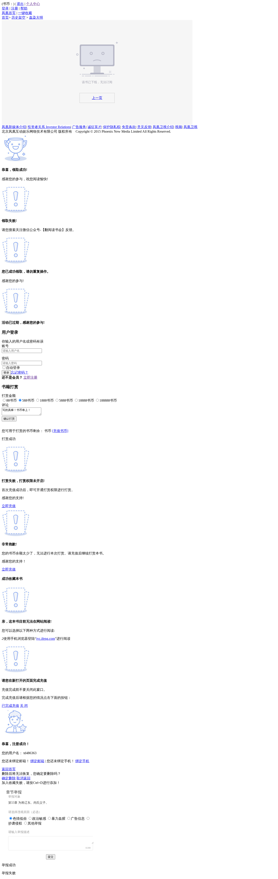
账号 (5, 346)
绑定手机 (82, 761)
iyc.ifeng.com (45, 638)
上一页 (97, 98)
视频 (178, 127)
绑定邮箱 (37, 761)
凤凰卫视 (190, 127)
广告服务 (79, 127)
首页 (5, 17)
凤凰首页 (9, 13)
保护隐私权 (111, 127)
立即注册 (30, 377)
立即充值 (9, 506)
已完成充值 (10, 705)
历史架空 (18, 17)
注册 (14, 8)
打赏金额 (9, 395)
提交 (50, 856)
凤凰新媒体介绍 (14, 127)
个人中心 (33, 4)
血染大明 (36, 17)
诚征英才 (94, 127)
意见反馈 (144, 127)
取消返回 (23, 778)
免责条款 (129, 127)
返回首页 (9, 769)
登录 (5, 8)
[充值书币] (60, 431)
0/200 (88, 848)
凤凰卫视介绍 (163, 127)
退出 (20, 4)
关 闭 (24, 705)
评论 (5, 405)
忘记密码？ (19, 372)
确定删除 (9, 778)
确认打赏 (9, 418)
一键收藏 (25, 13)
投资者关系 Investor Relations (49, 127)
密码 (5, 358)
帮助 (23, 8)
